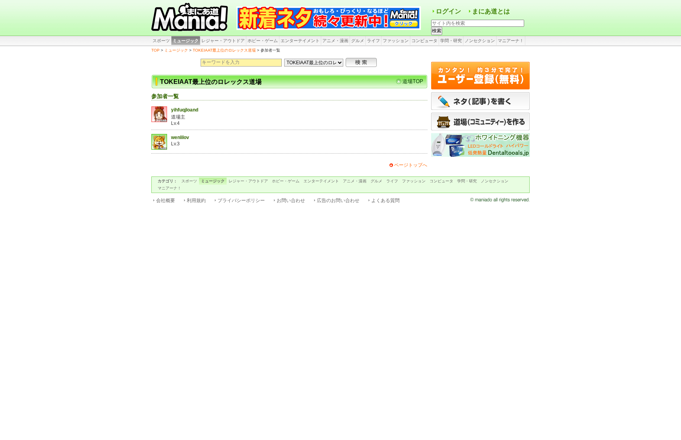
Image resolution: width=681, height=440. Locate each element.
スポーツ (161, 40)
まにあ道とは (491, 11)
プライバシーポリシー (241, 200)
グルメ (357, 40)
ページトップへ (410, 165)
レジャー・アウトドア (223, 40)
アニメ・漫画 (335, 40)
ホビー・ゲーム (262, 40)
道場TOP (412, 81)
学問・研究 (451, 40)
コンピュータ (424, 40)
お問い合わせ (291, 200)
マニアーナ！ (511, 40)
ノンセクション (480, 40)
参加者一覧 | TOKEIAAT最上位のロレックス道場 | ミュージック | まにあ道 (190, 17)
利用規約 (196, 200)
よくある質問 (385, 200)
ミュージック (186, 40)
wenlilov (180, 137)
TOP (155, 50)
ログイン (448, 11)
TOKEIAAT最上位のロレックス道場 (224, 50)
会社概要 (165, 200)
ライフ (373, 40)
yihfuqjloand (184, 110)
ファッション (396, 40)
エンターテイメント (300, 40)
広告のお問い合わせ (338, 200)
